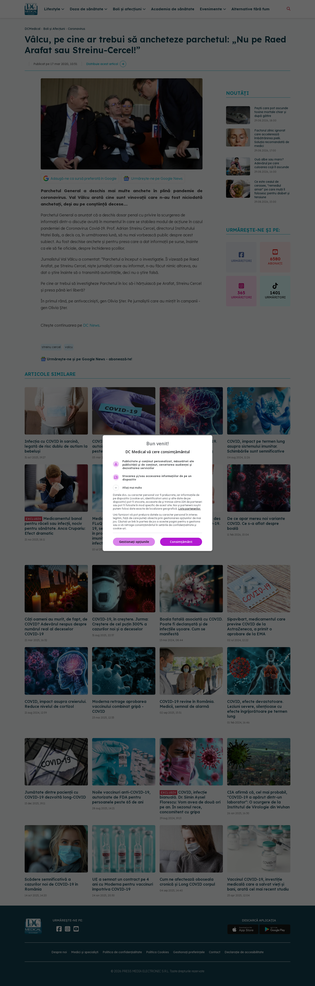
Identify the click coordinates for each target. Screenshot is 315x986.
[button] (157, 488)
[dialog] (157, 493)
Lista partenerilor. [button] (189, 508)
